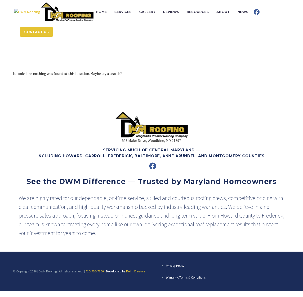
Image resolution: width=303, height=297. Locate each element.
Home (101, 12)
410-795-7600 (94, 271)
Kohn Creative (135, 271)
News (242, 12)
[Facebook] (257, 12)
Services (123, 12)
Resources (198, 12)
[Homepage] (54, 11)
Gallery (147, 12)
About (223, 12)
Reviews (171, 12)
